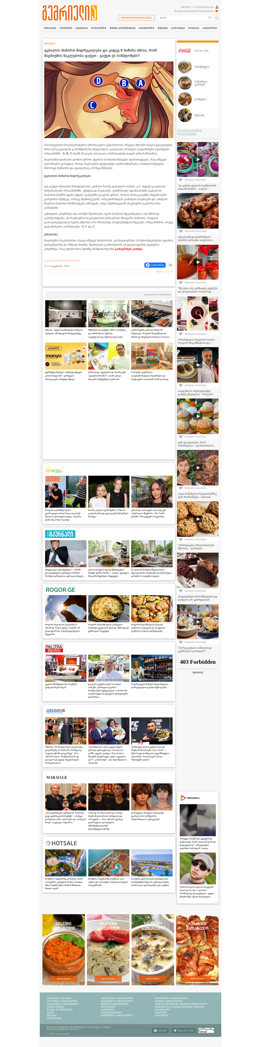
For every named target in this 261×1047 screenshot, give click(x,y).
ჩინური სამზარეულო (115, 1004)
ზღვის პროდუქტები (60, 1009)
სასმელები (54, 1018)
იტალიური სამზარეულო (117, 998)
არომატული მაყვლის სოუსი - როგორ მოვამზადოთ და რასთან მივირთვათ (197, 343)
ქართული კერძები (59, 998)
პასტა (50, 1012)
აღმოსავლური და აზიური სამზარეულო (181, 1004)
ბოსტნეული (162, 1009)
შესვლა (186, 7)
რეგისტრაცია (204, 7)
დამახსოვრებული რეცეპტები (193, 11)
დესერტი (161, 1012)
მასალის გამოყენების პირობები (62, 260)
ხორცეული (108, 1007)
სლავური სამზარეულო (62, 1001)
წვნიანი (52, 1015)
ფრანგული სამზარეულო (171, 998)
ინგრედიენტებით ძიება (136, 17)
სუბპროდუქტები (111, 1012)
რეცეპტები (63, 978)
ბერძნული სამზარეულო (117, 1001)
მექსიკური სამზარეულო (63, 1004)
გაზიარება (157, 265)
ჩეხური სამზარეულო (169, 1001)
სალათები (107, 1009)
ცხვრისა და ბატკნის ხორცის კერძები (179, 1007)
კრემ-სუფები (55, 1007)
